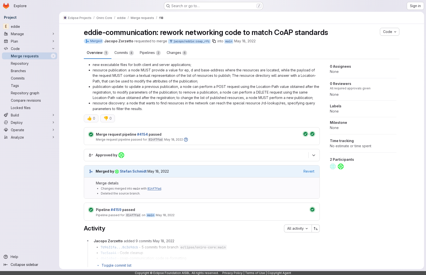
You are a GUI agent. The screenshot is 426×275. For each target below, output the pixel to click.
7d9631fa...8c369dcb (119, 247)
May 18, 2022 (245, 41)
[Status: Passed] (91, 134)
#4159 (116, 210)
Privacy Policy (232, 273)
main (228, 41)
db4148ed (108, 258)
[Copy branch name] (214, 41)
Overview (97, 52)
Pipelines (149, 52)
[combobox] (298, 228)
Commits (123, 52)
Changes (176, 52)
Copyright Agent (279, 273)
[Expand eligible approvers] (314, 155)
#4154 (142, 134)
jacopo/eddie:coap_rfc (191, 41)
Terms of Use (255, 273)
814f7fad (155, 140)
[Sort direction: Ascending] (316, 228)
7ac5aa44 (108, 253)
